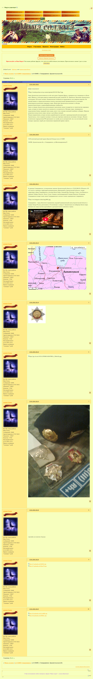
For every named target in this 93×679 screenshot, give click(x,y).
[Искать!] (91, 8)
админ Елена (7, 85)
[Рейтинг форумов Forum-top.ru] (46, 64)
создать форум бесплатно (82, 666)
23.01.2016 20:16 (34, 401)
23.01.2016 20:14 (34, 302)
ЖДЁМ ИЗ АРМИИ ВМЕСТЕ (32, 18)
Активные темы (46, 50)
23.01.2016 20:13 (34, 243)
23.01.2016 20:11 (34, 184)
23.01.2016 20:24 (34, 559)
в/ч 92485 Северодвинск (23, 73)
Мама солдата (9, 73)
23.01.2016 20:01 (34, 84)
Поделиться (28, 85)
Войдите (14, 69)
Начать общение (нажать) (46, 58)
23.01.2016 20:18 (34, 510)
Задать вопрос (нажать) (46, 55)
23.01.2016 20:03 (34, 134)
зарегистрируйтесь (25, 69)
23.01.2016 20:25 (34, 609)
